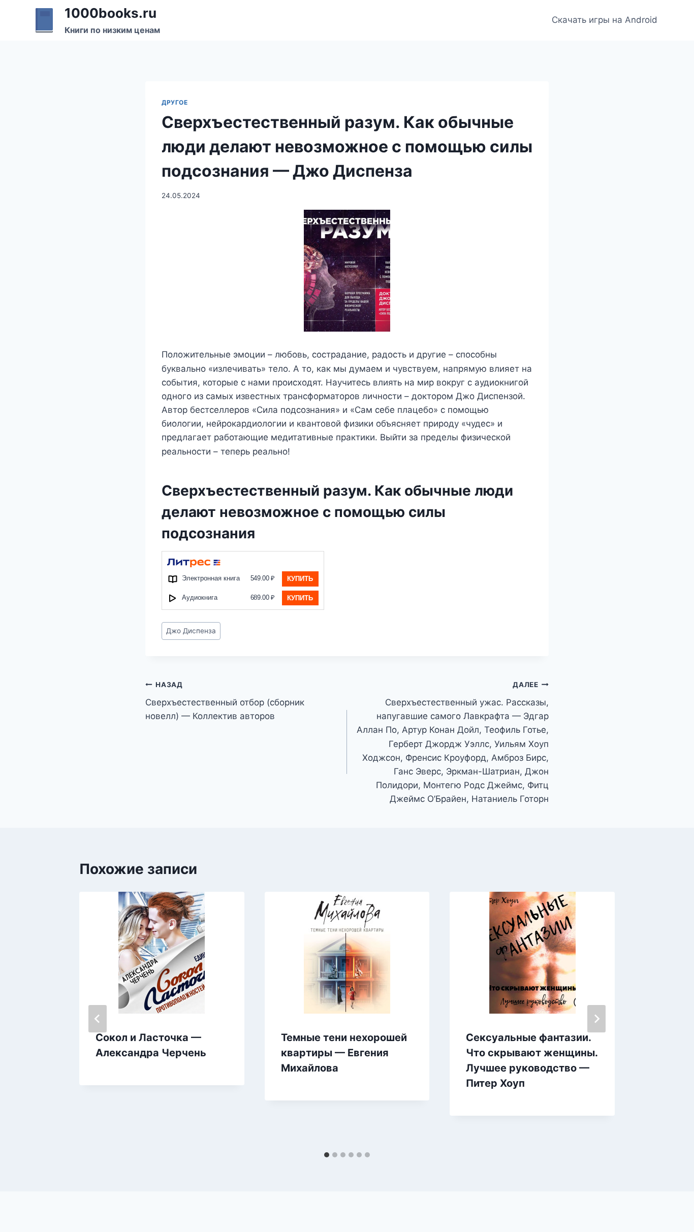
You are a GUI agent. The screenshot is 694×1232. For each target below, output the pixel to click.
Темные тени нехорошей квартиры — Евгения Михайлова (344, 1052)
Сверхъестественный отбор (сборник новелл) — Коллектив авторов (224, 700)
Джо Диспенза (191, 631)
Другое (175, 102)
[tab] (326, 1154)
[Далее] (596, 1018)
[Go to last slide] (97, 1018)
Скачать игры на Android (604, 20)
